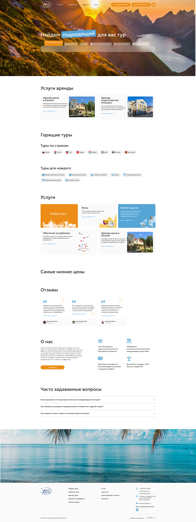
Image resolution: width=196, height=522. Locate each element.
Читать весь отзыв (49, 315)
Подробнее (52, 367)
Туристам (104, 492)
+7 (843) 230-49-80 (121, 5)
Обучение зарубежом (76, 499)
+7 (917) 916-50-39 (144, 493)
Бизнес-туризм (74, 502)
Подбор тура (73, 489)
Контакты (105, 499)
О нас (103, 489)
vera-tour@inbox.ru (145, 503)
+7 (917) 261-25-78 (142, 5)
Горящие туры (73, 4)
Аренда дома (73, 495)
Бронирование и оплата (110, 495)
